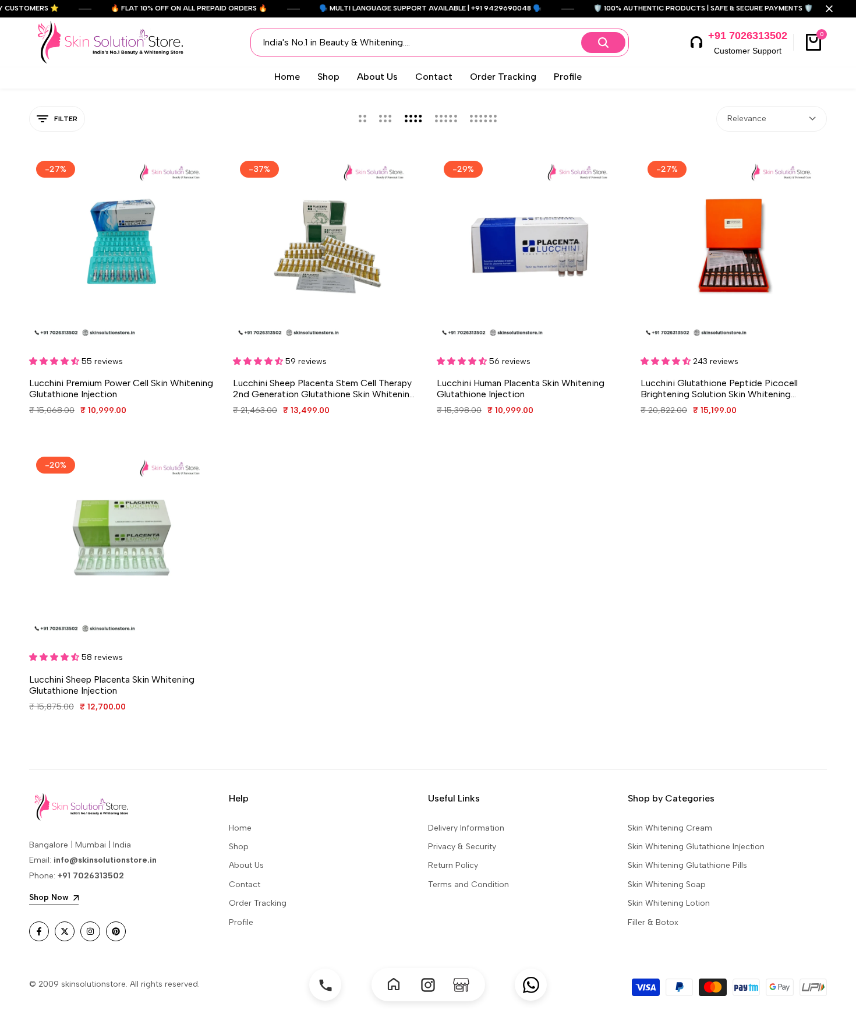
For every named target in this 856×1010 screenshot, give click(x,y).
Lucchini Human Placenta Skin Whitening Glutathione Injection (520, 388)
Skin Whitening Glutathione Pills (687, 865)
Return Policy (453, 865)
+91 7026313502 (747, 35)
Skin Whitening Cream (670, 828)
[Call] (325, 985)
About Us (246, 865)
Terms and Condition (468, 884)
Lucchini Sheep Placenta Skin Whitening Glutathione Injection (111, 685)
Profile (241, 922)
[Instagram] (428, 985)
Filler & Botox (653, 922)
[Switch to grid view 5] (446, 119)
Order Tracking (257, 903)
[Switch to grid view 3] (385, 119)
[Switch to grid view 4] (413, 119)
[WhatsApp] (531, 985)
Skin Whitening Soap (667, 884)
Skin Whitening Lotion (669, 903)
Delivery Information (466, 828)
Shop (239, 847)
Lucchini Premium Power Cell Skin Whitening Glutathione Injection (121, 388)
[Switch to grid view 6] (483, 119)
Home (240, 828)
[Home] (395, 985)
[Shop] (461, 985)
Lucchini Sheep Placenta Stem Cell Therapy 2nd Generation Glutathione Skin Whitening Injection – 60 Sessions (324, 388)
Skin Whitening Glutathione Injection (696, 847)
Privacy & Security (462, 847)
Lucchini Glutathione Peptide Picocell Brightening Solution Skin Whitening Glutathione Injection (719, 388)
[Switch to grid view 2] (362, 119)
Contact (244, 884)
